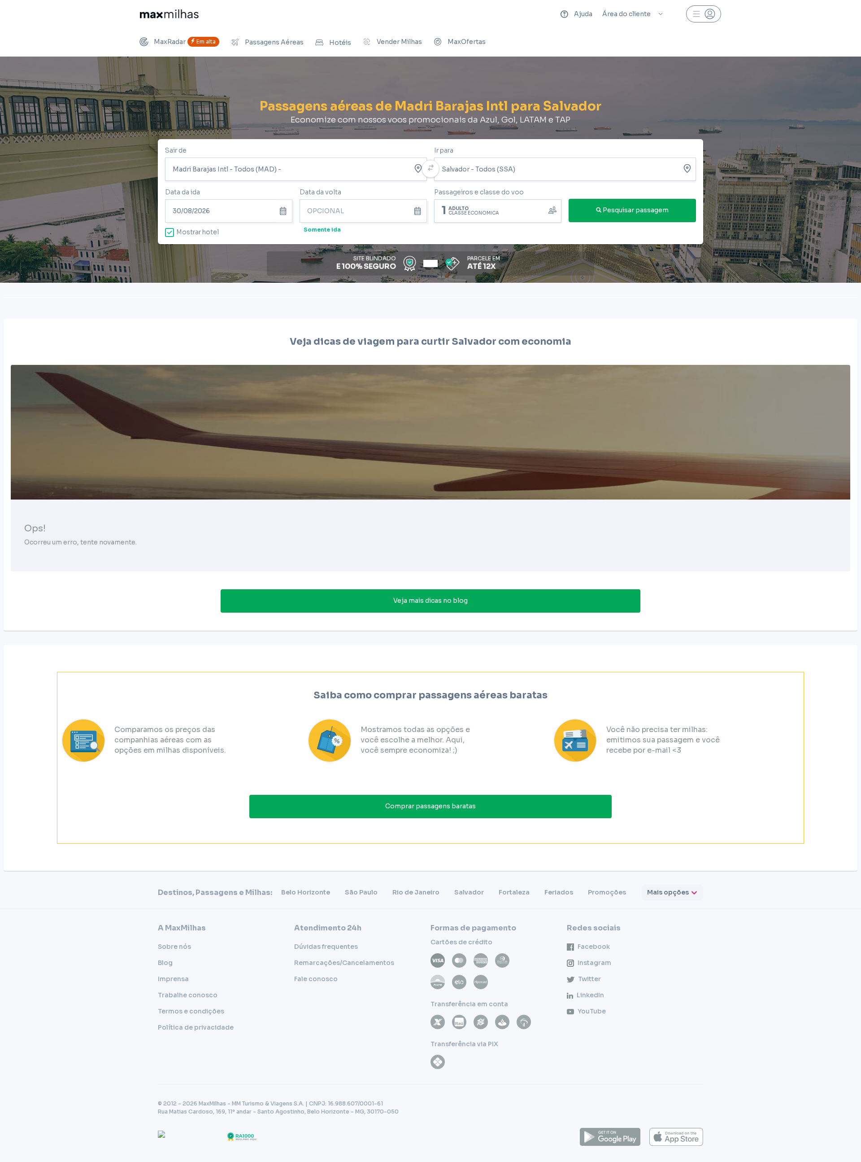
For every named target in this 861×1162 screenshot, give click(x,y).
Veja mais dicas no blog (430, 600)
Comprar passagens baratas (430, 806)
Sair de (176, 150)
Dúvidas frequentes (326, 947)
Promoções (607, 892)
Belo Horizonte (305, 892)
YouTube (592, 1011)
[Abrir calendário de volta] (419, 211)
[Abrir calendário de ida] (284, 211)
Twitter (589, 979)
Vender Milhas (399, 42)
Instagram (594, 963)
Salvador (469, 892)
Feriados (558, 892)
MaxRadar (185, 42)
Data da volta (320, 192)
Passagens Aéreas (274, 42)
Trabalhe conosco (187, 995)
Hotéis (340, 43)
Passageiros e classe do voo (479, 192)
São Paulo (361, 892)
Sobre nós (174, 947)
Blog (165, 963)
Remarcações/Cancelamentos (344, 963)
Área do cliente (626, 14)
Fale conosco (316, 979)
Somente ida (322, 229)
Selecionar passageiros (497, 210)
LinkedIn (590, 995)
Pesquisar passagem (636, 210)
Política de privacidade (196, 1027)
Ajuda (583, 14)
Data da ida (182, 192)
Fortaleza (514, 892)
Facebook (594, 947)
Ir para (443, 150)
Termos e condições (191, 1011)
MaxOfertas (467, 42)
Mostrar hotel (197, 232)
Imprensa (173, 979)
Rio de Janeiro (415, 892)
